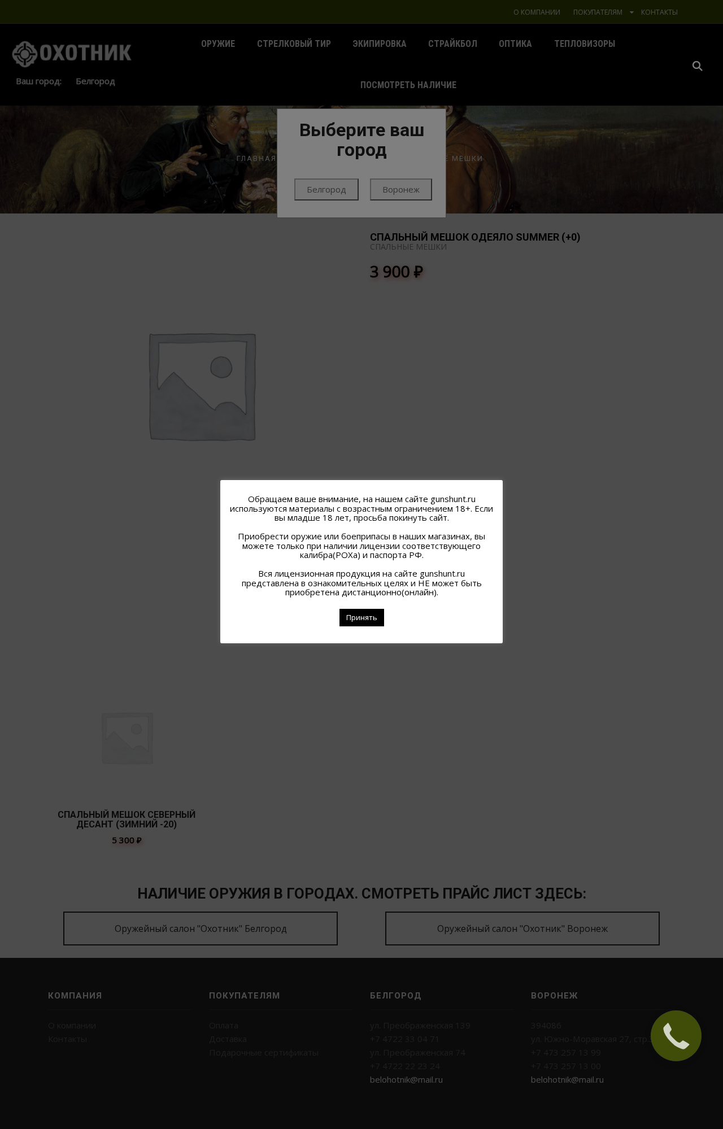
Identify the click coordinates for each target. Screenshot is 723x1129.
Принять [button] (361, 617)
